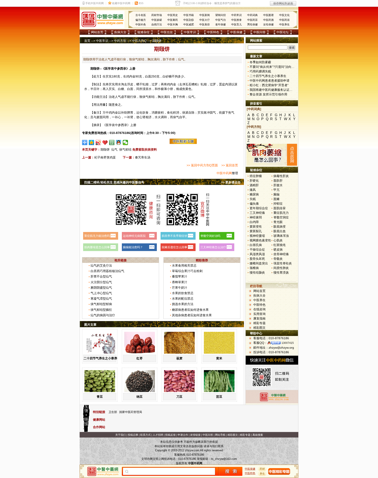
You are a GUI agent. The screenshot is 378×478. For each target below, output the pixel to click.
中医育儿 (236, 24)
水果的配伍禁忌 (182, 298)
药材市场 (156, 15)
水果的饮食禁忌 (182, 293)
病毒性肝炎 (281, 176)
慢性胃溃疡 (281, 272)
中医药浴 (284, 19)
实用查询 (259, 314)
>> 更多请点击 (231, 182)
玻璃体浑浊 (281, 235)
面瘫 (276, 199)
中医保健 (236, 32)
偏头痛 (254, 203)
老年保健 (220, 24)
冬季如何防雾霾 (260, 62)
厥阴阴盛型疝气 (101, 287)
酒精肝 (254, 185)
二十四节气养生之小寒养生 (102, 358)
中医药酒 (268, 19)
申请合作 (183, 434)
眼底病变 (279, 226)
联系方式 (145, 434)
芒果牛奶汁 (179, 287)
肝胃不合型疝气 (101, 276)
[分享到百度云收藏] (105, 142)
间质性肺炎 (281, 268)
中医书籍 (188, 15)
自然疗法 (156, 24)
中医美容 (204, 24)
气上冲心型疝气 (101, 293)
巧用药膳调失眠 (260, 71)
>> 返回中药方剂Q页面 (202, 165)
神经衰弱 (256, 217)
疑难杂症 (143, 32)
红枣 (139, 358)
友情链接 (195, 434)
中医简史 (172, 15)
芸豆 (219, 396)
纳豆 (139, 396)
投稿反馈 (170, 434)
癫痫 (276, 194)
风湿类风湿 (257, 254)
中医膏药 (172, 19)
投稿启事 (133, 434)
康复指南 (259, 318)
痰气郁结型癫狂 (101, 309)
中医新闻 (204, 15)
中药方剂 (120, 40)
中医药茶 (252, 19)
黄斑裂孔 (256, 231)
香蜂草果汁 (179, 282)
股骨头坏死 (257, 258)
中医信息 (167, 32)
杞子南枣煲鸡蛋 (105, 157)
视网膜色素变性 (260, 240)
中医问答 (259, 32)
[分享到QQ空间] (91, 142)
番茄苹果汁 (179, 276)
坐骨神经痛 (281, 254)
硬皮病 (278, 249)
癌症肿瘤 (256, 176)
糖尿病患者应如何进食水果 (190, 309)
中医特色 (213, 32)
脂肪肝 (278, 180)
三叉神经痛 (257, 212)
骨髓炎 (278, 258)
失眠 (253, 199)
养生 (262, 473)
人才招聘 (158, 434)
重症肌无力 (281, 212)
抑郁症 (278, 203)
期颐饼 (105, 149)
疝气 (114, 149)
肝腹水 (278, 185)
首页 (87, 40)
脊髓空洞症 (281, 217)
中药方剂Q (139, 40)
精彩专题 (259, 323)
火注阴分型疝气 (101, 282)
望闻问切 (220, 15)
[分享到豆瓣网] (112, 142)
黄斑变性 (256, 226)
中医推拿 (236, 19)
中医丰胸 (172, 24)
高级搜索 (257, 434)
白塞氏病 (256, 245)
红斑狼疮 (279, 245)
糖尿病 (254, 194)
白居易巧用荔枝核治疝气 (107, 271)
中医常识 (190, 32)
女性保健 (268, 24)
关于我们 (120, 434)
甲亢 (276, 190)
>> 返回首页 (229, 165)
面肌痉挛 (279, 208)
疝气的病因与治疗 (103, 315)
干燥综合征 (257, 249)
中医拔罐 (156, 19)
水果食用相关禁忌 (184, 265)
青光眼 (278, 222)
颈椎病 (254, 268)
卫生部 (112, 412)
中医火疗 (204, 19)
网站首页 (97, 32)
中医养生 (284, 24)
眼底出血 (279, 231)
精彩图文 (259, 327)
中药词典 (252, 15)
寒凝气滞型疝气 (101, 298)
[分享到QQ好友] (118, 142)
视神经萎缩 (257, 235)
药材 (262, 468)
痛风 (253, 190)
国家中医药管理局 (130, 412)
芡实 (109, 76)
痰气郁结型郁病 (101, 304)
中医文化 (284, 15)
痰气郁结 (125, 149)
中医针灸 (140, 24)
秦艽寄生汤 (142, 157)
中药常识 (236, 15)
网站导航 (220, 434)
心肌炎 (278, 240)
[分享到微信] (125, 142)
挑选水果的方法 (182, 304)
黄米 (219, 358)
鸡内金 (130, 76)
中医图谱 (268, 15)
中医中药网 (224, 173)
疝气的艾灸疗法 (101, 265)
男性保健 (252, 24)
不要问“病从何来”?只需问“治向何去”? (275, 67)
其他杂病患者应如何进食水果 (192, 315)
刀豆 (179, 396)
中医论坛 (282, 32)
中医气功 (220, 19)
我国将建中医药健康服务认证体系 (273, 89)
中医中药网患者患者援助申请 (269, 80)
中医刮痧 (188, 19)
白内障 (254, 222)
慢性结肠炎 (257, 272)
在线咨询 (259, 309)
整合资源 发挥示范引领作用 (268, 94)
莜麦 (179, 358)
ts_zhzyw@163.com (224, 458)
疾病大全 (120, 32)
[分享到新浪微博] (98, 142)
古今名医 (140, 15)
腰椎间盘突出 (259, 263)
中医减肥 (188, 24)
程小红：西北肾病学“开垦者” (269, 85)
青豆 (100, 396)
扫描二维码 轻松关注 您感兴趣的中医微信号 (114, 182)
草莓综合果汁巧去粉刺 (187, 271)
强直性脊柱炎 (282, 263)
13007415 (288, 342)
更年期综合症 (259, 208)
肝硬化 (254, 180)
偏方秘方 (140, 19)
